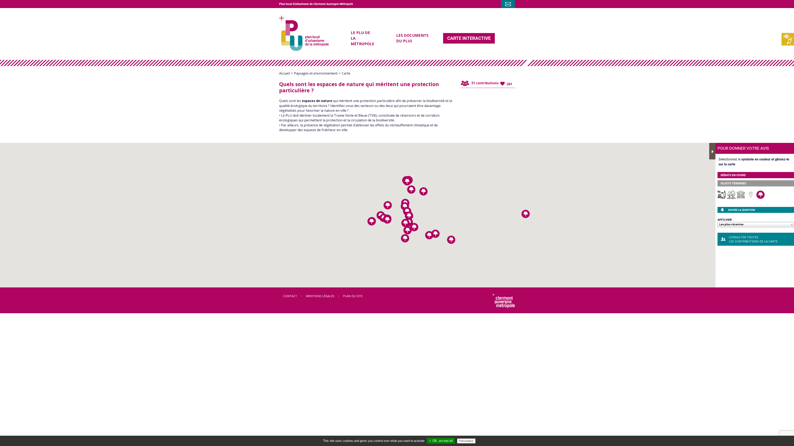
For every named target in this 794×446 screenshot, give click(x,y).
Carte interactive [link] (469, 38)
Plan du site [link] (353, 296)
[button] (411, 189)
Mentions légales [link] (320, 296)
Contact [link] (290, 296)
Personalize (466, 440)
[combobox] (755, 225)
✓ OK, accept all (441, 440)
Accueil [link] (284, 73)
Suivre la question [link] (741, 209)
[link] (788, 39)
